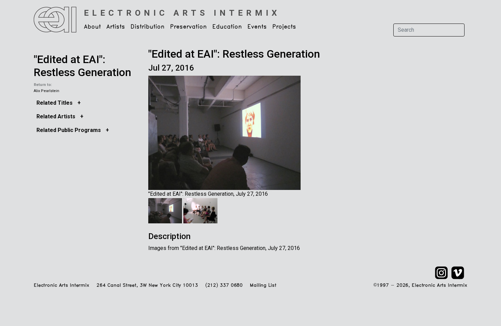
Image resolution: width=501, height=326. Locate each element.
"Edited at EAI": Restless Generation (82, 66)
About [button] (92, 27)
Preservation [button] (188, 27)
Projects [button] (284, 27)
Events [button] (257, 27)
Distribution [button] (148, 27)
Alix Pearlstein (46, 91)
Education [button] (227, 27)
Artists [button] (115, 27)
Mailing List (263, 285)
